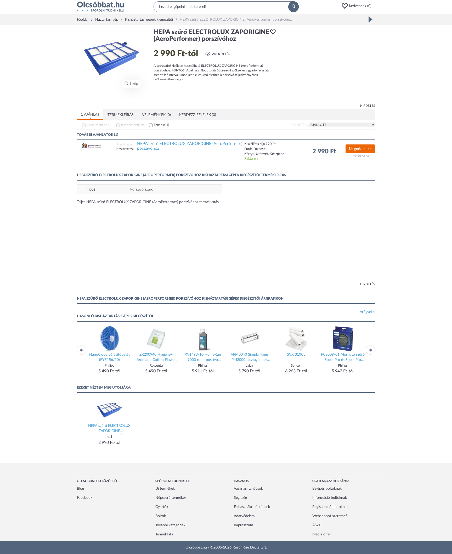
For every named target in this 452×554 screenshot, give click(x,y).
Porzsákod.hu (360, 156)
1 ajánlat (90, 114)
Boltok (160, 516)
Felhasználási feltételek (252, 507)
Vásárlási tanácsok (248, 488)
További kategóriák (170, 525)
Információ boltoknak (329, 498)
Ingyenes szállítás (132, 124)
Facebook (84, 498)
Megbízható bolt (98, 124)
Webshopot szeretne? (329, 516)
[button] (358, 6)
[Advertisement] (328, 65)
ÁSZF (316, 525)
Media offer (321, 534)
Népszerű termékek (171, 498)
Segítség (240, 498)
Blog (80, 488)
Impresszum (243, 525)
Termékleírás (121, 115)
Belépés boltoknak (327, 488)
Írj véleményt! (125, 148)
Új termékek (165, 488)
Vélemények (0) (156, 115)
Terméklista (164, 534)
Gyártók (161, 507)
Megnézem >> (360, 149)
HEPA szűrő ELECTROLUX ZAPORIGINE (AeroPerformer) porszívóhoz (189, 146)
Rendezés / (299, 124)
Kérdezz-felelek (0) (197, 115)
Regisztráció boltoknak (330, 507)
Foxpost (161, 124)
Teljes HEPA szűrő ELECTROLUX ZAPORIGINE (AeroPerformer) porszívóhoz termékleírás (148, 202)
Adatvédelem (244, 516)
